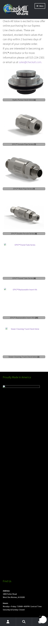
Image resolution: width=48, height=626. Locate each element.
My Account (8, 622)
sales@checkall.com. (30, 62)
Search (24, 622)
